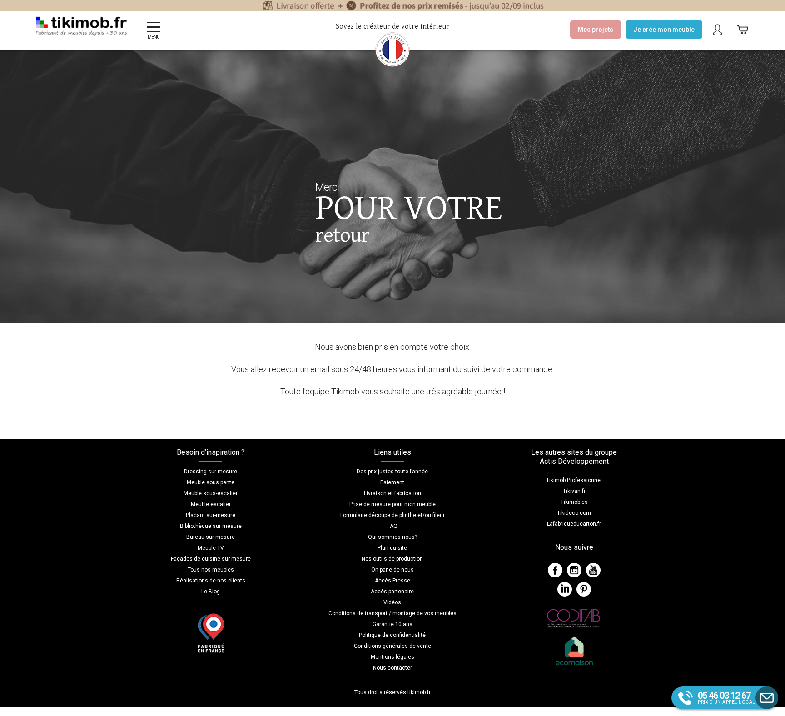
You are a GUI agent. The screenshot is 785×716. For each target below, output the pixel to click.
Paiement (392, 482)
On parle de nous (392, 570)
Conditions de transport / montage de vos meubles (392, 613)
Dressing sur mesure (210, 471)
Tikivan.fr (574, 491)
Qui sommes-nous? (392, 537)
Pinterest (583, 589)
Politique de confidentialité (392, 635)
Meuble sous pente (210, 482)
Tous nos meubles (211, 570)
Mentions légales (392, 657)
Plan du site (392, 548)
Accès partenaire (392, 591)
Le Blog (210, 591)
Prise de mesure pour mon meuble (392, 504)
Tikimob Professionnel (574, 480)
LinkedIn (564, 589)
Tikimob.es (574, 502)
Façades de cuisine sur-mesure (211, 559)
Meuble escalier (211, 504)
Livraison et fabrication (392, 493)
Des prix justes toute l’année (392, 471)
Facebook (555, 570)
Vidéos (392, 602)
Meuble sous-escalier (211, 493)
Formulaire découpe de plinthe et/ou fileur (392, 515)
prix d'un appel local (726, 697)
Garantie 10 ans (392, 624)
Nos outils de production (392, 559)
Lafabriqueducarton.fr (574, 524)
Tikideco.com (574, 513)
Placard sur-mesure (210, 515)
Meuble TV (211, 548)
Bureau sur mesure (210, 537)
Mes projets (595, 29)
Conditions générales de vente (392, 646)
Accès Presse (392, 580)
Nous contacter (392, 668)
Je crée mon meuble (664, 29)
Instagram (574, 570)
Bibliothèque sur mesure (211, 526)
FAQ (392, 526)
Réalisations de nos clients (210, 580)
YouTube (593, 570)
